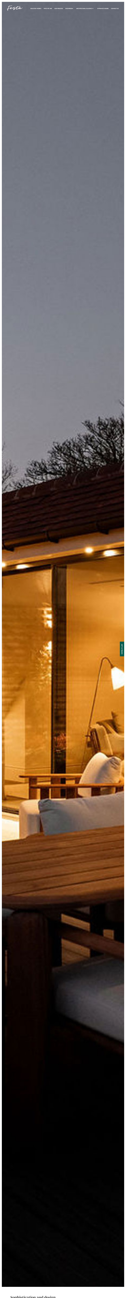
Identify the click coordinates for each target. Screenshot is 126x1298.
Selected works (35, 8)
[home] (14, 8)
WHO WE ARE (48, 8)
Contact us (115, 8)
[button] (85, 8)
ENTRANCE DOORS (103, 8)
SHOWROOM (69, 8)
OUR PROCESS (58, 8)
